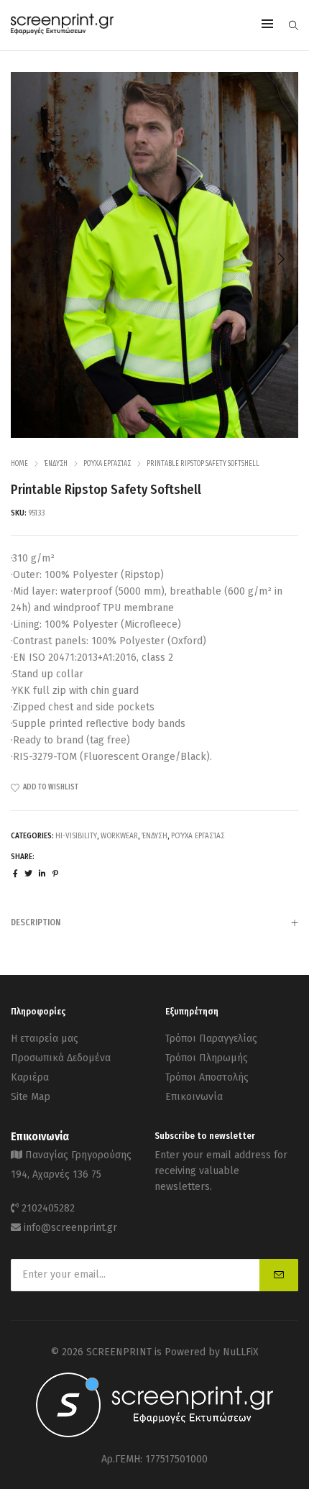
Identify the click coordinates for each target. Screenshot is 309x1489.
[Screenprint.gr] (62, 32)
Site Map (30, 1097)
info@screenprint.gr (70, 1228)
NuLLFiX (241, 1352)
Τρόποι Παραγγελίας (211, 1038)
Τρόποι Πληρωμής (206, 1058)
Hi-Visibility (76, 835)
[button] (281, 258)
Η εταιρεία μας (44, 1038)
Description (35, 922)
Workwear (119, 835)
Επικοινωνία (194, 1097)
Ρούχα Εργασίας (107, 463)
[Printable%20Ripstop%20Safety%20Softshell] (15, 874)
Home (19, 463)
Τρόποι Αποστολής (207, 1077)
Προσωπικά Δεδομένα (61, 1058)
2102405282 (48, 1208)
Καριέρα (30, 1077)
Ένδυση (56, 463)
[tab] (154, 922)
